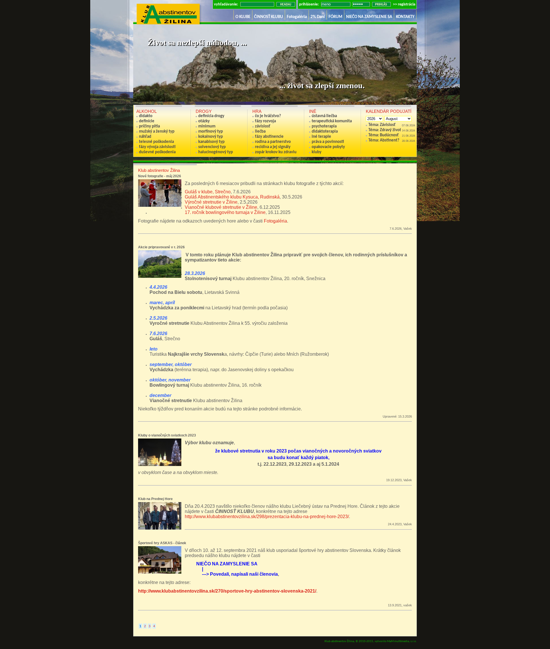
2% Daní (318, 17)
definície (146, 121)
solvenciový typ (212, 147)
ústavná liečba (324, 116)
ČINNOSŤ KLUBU (268, 17)
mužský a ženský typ (156, 131)
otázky (204, 121)
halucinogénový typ (215, 152)
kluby (316, 152)
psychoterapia (324, 126)
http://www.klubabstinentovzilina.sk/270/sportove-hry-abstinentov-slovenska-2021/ (227, 591)
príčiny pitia (149, 126)
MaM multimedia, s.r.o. (402, 641)
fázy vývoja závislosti (157, 147)
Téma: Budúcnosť (383, 135)
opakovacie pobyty (328, 147)
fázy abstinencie (269, 137)
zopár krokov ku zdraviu (275, 152)
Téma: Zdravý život (384, 130)
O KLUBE (242, 17)
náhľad (145, 137)
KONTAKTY (405, 17)
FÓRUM (335, 17)
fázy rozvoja (265, 121)
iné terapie (321, 137)
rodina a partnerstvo (273, 142)
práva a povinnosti (328, 142)
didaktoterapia (325, 131)
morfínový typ (210, 131)
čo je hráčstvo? (268, 116)
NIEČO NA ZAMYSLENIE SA (369, 17)
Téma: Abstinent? (383, 140)
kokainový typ (210, 137)
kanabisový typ (211, 142)
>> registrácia (404, 4)
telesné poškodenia (156, 142)
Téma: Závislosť (381, 125)
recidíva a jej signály (272, 147)
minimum (206, 126)
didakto (145, 116)
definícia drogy (211, 116)
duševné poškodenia (157, 152)
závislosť (262, 126)
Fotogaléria (297, 17)
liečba (260, 131)
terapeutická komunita (332, 121)
